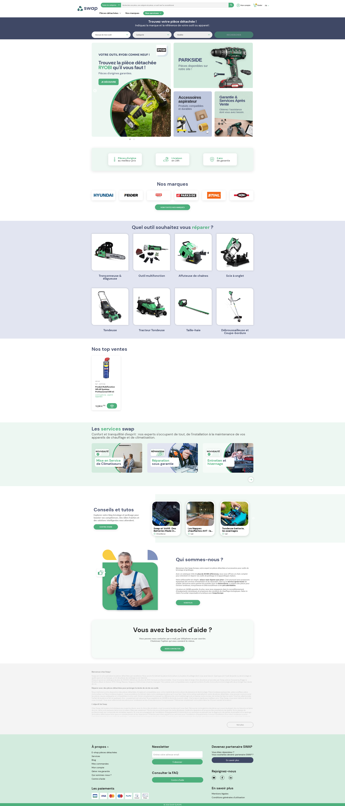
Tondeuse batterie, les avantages (233, 529)
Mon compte (98, 767)
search (231, 5)
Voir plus (188, 602)
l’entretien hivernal (99, 716)
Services (96, 756)
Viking (118, 682)
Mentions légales (220, 793)
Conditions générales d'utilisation (228, 797)
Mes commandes (100, 763)
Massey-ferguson (129, 682)
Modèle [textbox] (180, 35)
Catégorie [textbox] (140, 35)
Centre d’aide (105, 527)
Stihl (138, 682)
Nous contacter (172, 648)
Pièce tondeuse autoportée (219, 692)
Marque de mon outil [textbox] (103, 35)
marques (157, 682)
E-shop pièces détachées (104, 752)
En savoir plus (232, 760)
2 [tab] (133, 139)
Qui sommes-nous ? (101, 775)
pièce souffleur (237, 692)
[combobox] (111, 35)
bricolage (226, 682)
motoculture (215, 682)
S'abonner (177, 761)
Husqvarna (235, 680)
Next (166, 90)
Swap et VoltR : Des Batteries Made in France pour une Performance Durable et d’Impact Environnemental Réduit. (165, 529)
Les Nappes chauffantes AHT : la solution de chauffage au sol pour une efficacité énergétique (199, 529)
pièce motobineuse (113, 708)
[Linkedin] (230, 778)
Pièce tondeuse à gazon (114, 694)
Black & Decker (105, 682)
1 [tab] (129, 139)
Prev (94, 90)
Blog (94, 760)
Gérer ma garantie (101, 771)
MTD (113, 682)
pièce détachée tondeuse (240, 716)
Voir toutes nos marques (173, 207)
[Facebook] (222, 778)
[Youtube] (214, 778)
